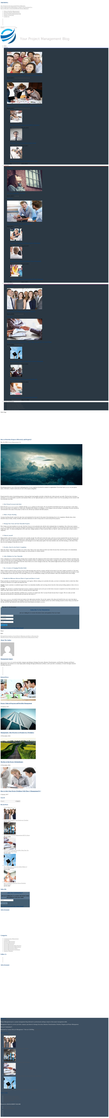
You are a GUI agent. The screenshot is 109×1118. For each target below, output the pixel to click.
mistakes (3, 527)
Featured (6, 47)
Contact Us (6, 16)
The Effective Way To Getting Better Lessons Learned (23, 143)
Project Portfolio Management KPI (12, 13)
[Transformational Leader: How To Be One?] (24, 221)
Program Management (9, 943)
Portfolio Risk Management (13, 409)
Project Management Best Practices (22, 78)
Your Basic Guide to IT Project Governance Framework (23, 379)
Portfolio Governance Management (15, 405)
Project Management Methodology (12, 947)
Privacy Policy (7, 1106)
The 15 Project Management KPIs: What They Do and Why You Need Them (16, 851)
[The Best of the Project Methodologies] (18, 758)
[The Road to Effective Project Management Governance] (16, 394)
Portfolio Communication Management (16, 408)
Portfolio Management (9, 941)
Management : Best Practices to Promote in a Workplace (17, 732)
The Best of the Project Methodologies (12, 762)
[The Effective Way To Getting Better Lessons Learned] (16, 140)
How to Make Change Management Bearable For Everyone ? (25, 125)
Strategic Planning (8, 951)
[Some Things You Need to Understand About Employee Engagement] (16, 276)
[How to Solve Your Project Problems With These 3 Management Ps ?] (18, 787)
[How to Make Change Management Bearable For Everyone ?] (16, 122)
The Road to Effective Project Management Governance (23, 397)
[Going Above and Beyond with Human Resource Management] (16, 240)
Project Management (8, 283)
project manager (7, 599)
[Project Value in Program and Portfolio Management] (18, 700)
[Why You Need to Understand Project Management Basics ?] (24, 103)
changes (30, 506)
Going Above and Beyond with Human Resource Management (25, 243)
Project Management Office (10, 948)
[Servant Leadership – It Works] (24, 190)
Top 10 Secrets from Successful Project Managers (13, 5)
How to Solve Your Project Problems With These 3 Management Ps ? (21, 791)
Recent (8, 109)
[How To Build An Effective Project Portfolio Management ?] (10, 881)
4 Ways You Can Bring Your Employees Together (16, 820)
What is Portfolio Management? (12, 11)
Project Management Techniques (12, 949)
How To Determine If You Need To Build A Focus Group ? (24, 161)
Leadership (6, 165)
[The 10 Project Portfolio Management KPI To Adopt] (10, 834)
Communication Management (11, 938)
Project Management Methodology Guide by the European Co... (16, 7)
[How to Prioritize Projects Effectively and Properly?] (41, 484)
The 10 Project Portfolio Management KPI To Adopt (17, 835)
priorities (67, 487)
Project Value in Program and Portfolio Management (16, 703)
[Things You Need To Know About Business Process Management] (16, 258)
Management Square (16, 127)
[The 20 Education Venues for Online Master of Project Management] (16, 358)
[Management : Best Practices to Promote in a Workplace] (18, 729)
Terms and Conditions (9, 1108)
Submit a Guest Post (9, 15)
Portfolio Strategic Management (12, 12)
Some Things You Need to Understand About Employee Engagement (26, 279)
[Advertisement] (54, 425)
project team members (13, 506)
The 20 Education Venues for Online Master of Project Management (26, 361)
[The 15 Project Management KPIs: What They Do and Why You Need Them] (24, 339)
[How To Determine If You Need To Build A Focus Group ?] (16, 158)
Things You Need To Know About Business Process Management (25, 261)
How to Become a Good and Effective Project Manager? (15, 8)
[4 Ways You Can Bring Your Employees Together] (24, 309)
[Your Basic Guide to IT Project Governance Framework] (16, 376)
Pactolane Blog (38, 1029)
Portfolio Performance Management (15, 407)
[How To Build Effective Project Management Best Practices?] (24, 72)
